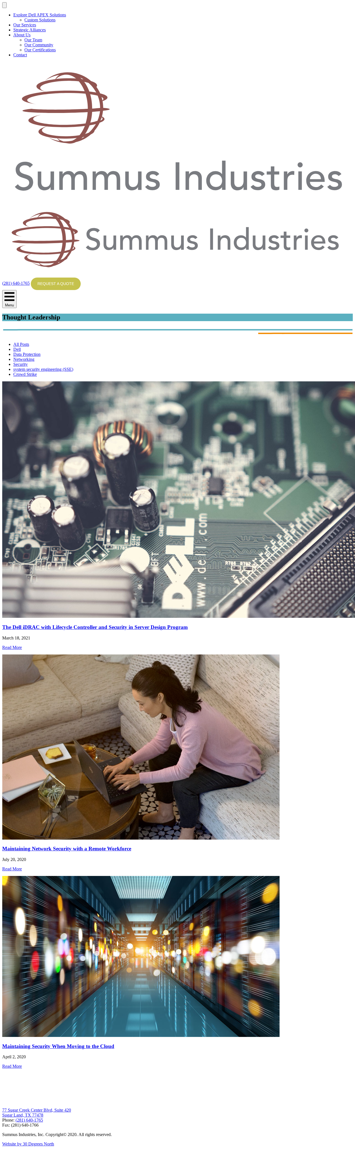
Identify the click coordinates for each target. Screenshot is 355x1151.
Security (20, 364)
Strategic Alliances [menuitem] (29, 29)
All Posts (21, 344)
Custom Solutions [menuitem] (39, 19)
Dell (17, 349)
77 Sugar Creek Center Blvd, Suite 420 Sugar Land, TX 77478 (36, 1112)
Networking (23, 359)
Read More (12, 647)
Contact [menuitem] (20, 54)
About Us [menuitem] (22, 34)
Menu (9, 305)
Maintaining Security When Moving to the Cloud (58, 1046)
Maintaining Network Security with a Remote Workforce (66, 849)
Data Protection (26, 354)
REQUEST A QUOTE (55, 283)
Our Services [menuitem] (24, 24)
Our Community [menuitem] (38, 44)
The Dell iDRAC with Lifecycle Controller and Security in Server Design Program (95, 627)
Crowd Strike (25, 374)
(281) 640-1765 (16, 283)
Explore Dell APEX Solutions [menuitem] (39, 14)
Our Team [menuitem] (33, 39)
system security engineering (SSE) (43, 369)
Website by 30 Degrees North (28, 1144)
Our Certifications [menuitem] (40, 49)
